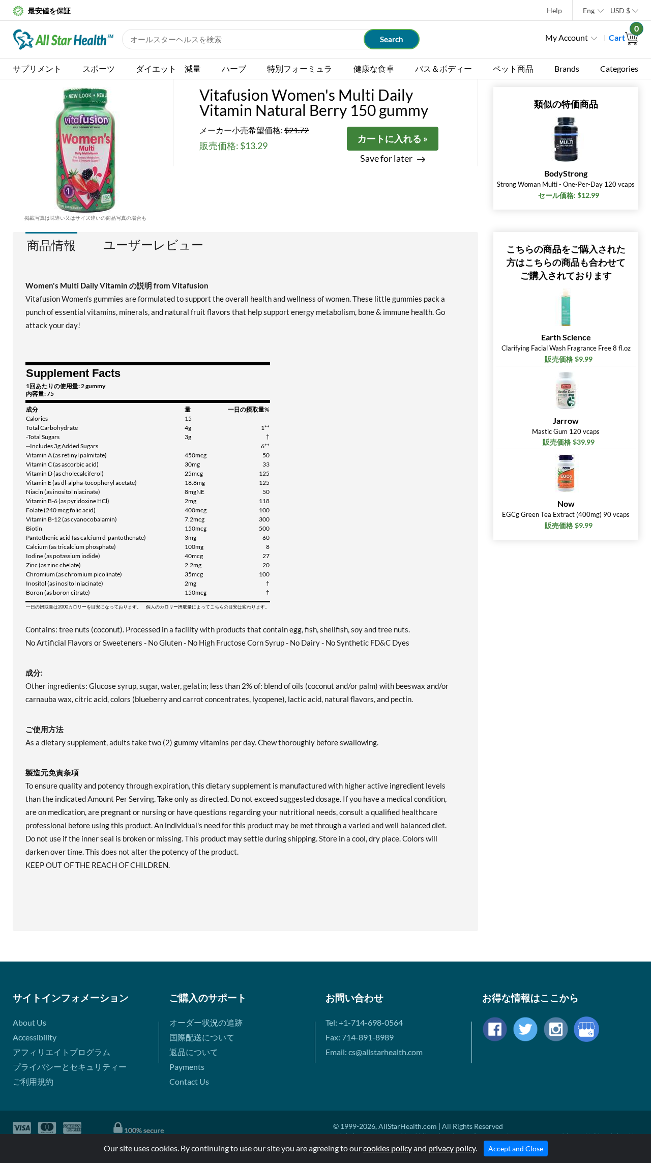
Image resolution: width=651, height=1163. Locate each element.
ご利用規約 (33, 1081)
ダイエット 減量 (168, 68)
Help (554, 10)
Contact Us (189, 1081)
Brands (566, 68)
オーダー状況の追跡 (206, 1022)
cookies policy (387, 1148)
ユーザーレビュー (153, 244)
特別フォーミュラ (299, 68)
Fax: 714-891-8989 (360, 1037)
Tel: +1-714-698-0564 (364, 1022)
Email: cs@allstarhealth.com (374, 1052)
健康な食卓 (373, 68)
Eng (589, 10)
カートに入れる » (393, 138)
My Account (566, 37)
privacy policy (452, 1148)
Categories (619, 68)
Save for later (386, 158)
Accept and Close (515, 1148)
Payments (186, 1066)
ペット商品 (513, 68)
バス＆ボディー (443, 68)
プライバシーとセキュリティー (70, 1066)
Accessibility (34, 1037)
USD (620, 10)
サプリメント (37, 68)
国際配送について (201, 1037)
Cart (623, 37)
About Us (29, 1022)
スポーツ (98, 68)
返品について (193, 1052)
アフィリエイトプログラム (61, 1052)
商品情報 (51, 245)
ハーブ (234, 68)
